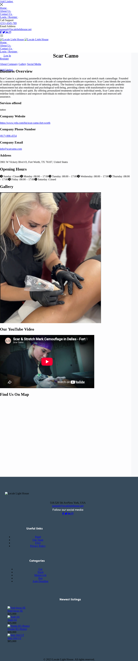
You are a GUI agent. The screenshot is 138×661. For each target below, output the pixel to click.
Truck (40, 572)
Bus (40, 578)
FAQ (38, 542)
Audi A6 (12, 619)
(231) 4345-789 (8, 23)
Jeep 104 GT (14, 638)
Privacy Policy (38, 546)
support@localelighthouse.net (15, 29)
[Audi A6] (14, 616)
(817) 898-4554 (8, 135)
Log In (7, 55)
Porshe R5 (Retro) (17, 629)
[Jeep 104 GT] (16, 635)
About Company (9, 64)
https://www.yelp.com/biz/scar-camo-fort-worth (25, 122)
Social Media (34, 64)
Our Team (37, 539)
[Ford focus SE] (17, 607)
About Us (5, 11)
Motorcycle (40, 575)
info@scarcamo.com (11, 148)
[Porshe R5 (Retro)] (19, 626)
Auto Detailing (40, 581)
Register (4, 58)
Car (40, 569)
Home (3, 8)
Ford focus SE (15, 610)
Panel (38, 536)
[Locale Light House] (12, 39)
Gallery (22, 64)
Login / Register (9, 17)
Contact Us (6, 14)
